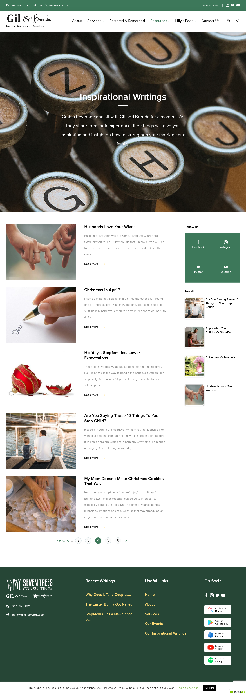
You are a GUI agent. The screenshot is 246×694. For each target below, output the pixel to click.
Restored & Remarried (127, 21)
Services (94, 21)
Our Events (154, 624)
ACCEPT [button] (209, 688)
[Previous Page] (67, 540)
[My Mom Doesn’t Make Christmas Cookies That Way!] (41, 504)
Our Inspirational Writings (165, 633)
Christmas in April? (102, 289)
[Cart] (227, 21)
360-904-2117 (19, 5)
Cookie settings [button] (188, 687)
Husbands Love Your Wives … (112, 226)
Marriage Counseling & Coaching (25, 26)
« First (61, 540)
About (77, 21)
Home (150, 595)
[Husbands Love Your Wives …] (41, 252)
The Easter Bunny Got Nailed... (110, 604)
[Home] (236, 21)
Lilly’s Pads (184, 21)
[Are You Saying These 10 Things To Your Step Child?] (41, 441)
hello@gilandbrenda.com (53, 5)
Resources (158, 21)
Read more (91, 264)
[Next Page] (126, 540)
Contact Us (210, 21)
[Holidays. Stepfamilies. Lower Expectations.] (41, 378)
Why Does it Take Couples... (108, 595)
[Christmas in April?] (41, 315)
